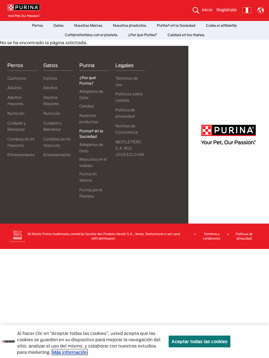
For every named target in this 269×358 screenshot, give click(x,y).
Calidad (86, 106)
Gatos (59, 25)
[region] (134, 341)
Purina (87, 65)
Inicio (207, 9)
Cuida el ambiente (221, 25)
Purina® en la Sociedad (176, 25)
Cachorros (16, 78)
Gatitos (50, 78)
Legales (124, 65)
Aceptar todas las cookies (199, 341)
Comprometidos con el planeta (91, 35)
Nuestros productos (129, 25)
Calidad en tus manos (186, 35)
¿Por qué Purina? (142, 35)
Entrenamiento (21, 155)
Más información (69, 352)
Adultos (14, 87)
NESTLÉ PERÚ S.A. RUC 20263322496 (129, 148)
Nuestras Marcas (88, 25)
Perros (37, 25)
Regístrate (226, 9)
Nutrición (15, 113)
